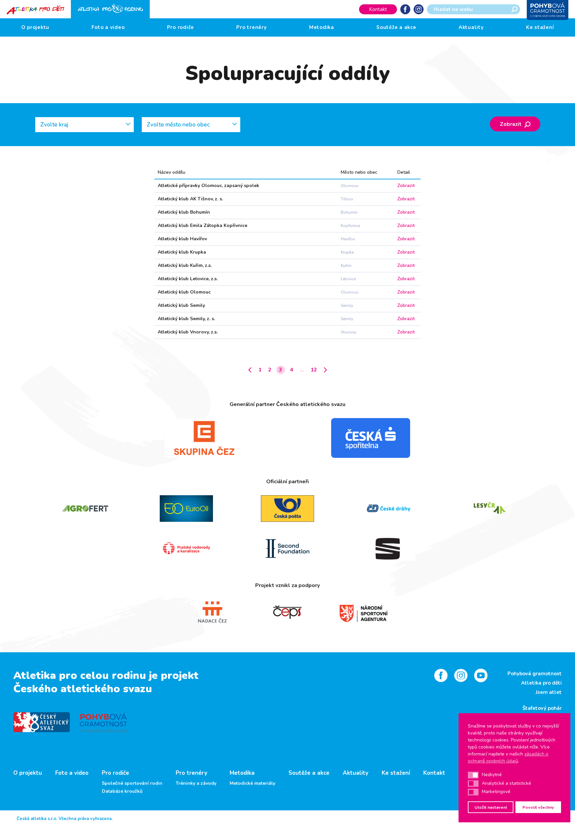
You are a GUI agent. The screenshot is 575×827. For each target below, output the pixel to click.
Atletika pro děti (541, 683)
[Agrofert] (85, 508)
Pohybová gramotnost (534, 673)
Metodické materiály (252, 783)
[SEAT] (388, 548)
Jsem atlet (549, 692)
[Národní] (363, 612)
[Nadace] (211, 612)
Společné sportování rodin (132, 783)
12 (313, 369)
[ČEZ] (204, 438)
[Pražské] (186, 548)
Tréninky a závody (196, 783)
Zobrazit (511, 124)
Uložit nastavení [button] (491, 807)
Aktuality (471, 27)
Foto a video (108, 27)
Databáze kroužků (122, 791)
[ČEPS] (287, 612)
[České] (388, 508)
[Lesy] (490, 508)
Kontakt (378, 9)
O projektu (35, 27)
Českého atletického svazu (82, 689)
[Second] (287, 548)
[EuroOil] (186, 508)
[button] (473, 775)
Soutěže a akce (396, 27)
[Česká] (371, 438)
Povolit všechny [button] (538, 807)
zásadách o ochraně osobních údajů (508, 757)
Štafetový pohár (542, 708)
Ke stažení (540, 27)
